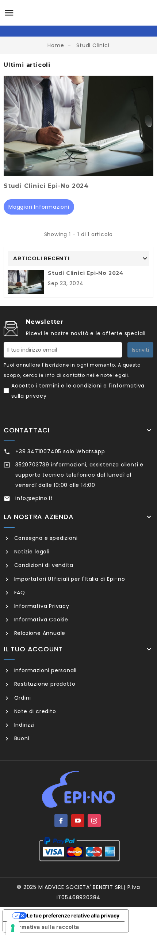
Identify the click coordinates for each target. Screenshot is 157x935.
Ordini (21, 697)
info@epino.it (34, 498)
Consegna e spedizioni (44, 538)
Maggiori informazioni (38, 207)
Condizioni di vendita (42, 565)
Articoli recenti (41, 258)
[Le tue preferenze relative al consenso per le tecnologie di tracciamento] (13, 928)
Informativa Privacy (40, 606)
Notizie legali (31, 551)
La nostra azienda (39, 516)
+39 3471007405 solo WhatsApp (60, 451)
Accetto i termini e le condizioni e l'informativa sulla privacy (78, 391)
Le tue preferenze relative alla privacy (73, 915)
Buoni (21, 738)
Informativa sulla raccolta (43, 927)
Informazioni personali (44, 670)
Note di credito (34, 711)
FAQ (18, 592)
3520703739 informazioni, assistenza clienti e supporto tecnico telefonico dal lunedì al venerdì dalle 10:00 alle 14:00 (79, 475)
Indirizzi (23, 724)
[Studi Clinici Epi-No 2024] (26, 281)
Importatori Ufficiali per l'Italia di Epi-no (68, 579)
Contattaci (27, 430)
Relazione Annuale (38, 633)
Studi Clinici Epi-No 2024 (86, 273)
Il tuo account (33, 649)
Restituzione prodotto (43, 684)
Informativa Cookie (40, 619)
